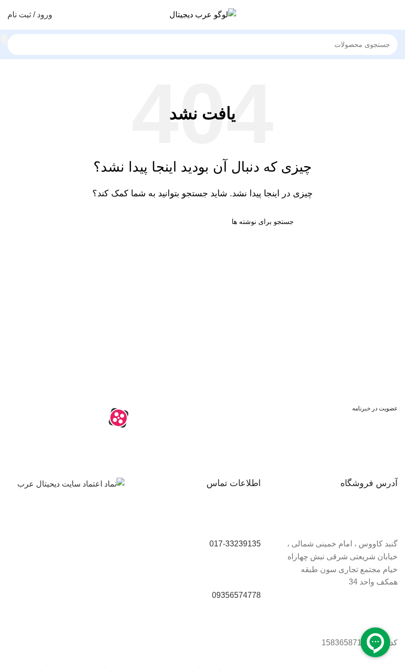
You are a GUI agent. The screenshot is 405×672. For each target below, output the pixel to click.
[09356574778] (248, 572)
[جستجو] (4, 39)
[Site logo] (202, 14)
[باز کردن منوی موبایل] (394, 15)
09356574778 (236, 595)
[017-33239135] (248, 521)
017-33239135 (235, 543)
